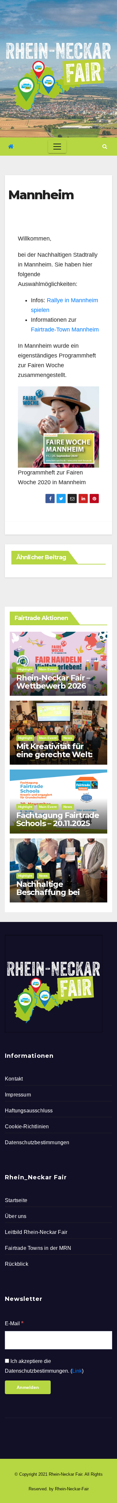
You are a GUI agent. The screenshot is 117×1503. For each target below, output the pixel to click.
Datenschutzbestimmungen (37, 1142)
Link (77, 1371)
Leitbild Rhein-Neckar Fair (36, 1232)
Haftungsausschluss (29, 1110)
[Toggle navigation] (57, 146)
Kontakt (14, 1079)
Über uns (16, 1216)
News (67, 738)
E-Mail (14, 1323)
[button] (105, 146)
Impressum (18, 1094)
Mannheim (41, 194)
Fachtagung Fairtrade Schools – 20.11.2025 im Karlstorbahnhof (57, 823)
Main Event (48, 669)
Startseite (16, 1200)
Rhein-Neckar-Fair (72, 1488)
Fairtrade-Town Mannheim (65, 329)
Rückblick (16, 1264)
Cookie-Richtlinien (27, 1126)
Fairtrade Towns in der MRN (38, 1248)
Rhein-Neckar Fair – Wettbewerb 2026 (53, 682)
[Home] (11, 146)
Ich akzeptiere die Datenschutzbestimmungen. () (44, 1366)
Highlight (25, 669)
